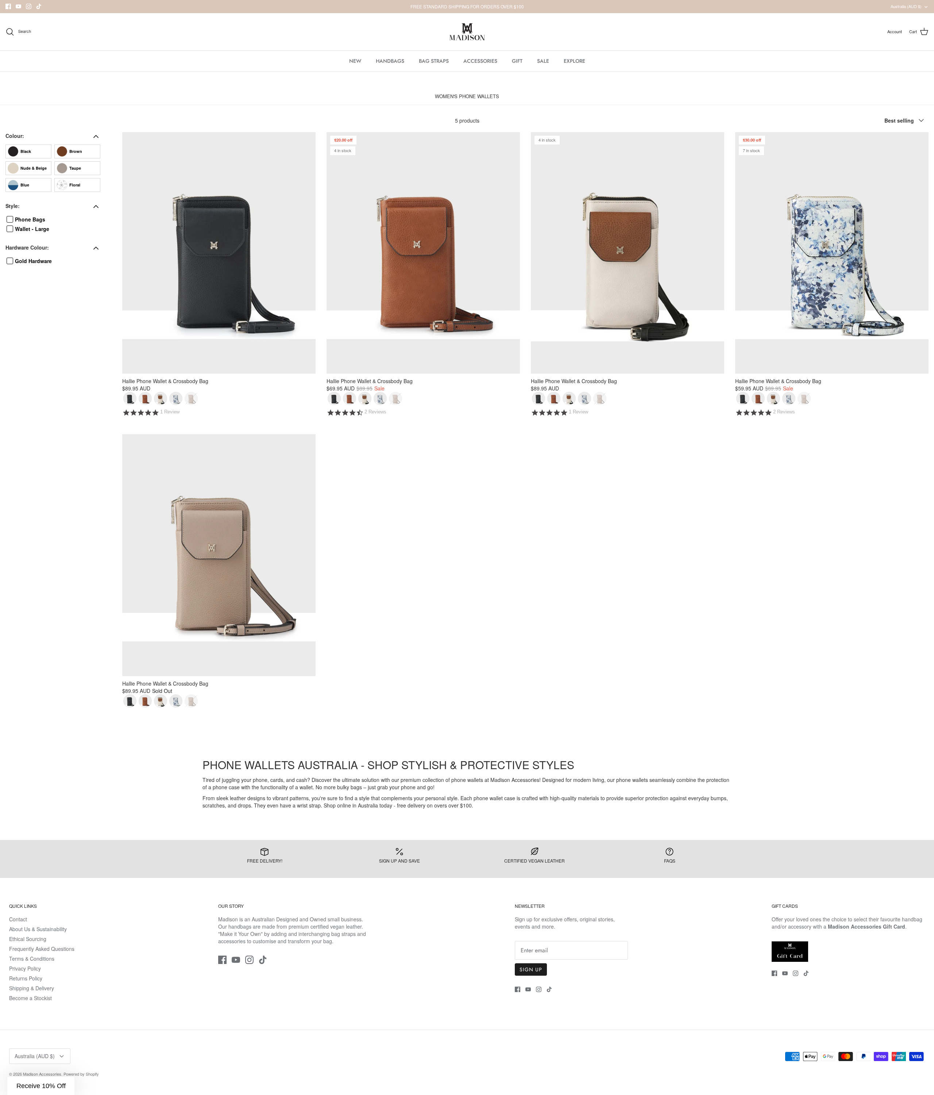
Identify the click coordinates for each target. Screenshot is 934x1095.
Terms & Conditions (31, 958)
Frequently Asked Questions (41, 948)
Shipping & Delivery (31, 988)
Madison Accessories (42, 1074)
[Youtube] (18, 6)
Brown (75, 151)
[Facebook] (8, 6)
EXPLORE (574, 61)
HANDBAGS (390, 61)
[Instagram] (28, 6)
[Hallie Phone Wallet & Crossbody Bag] (219, 253)
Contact (18, 919)
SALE (543, 61)
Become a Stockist (30, 998)
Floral (74, 185)
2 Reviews (375, 412)
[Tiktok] (39, 6)
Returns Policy (25, 978)
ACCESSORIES (480, 61)
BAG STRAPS (434, 61)
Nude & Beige (33, 168)
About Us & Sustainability (38, 929)
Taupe (75, 168)
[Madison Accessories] (467, 31)
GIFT (517, 61)
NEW (355, 61)
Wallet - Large (32, 228)
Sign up (531, 969)
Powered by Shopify (81, 1074)
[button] (40, 1086)
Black (25, 151)
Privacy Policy (25, 968)
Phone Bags (30, 219)
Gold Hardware (33, 261)
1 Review (170, 412)
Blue (24, 185)
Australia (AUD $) (906, 6)
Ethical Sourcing (27, 938)
